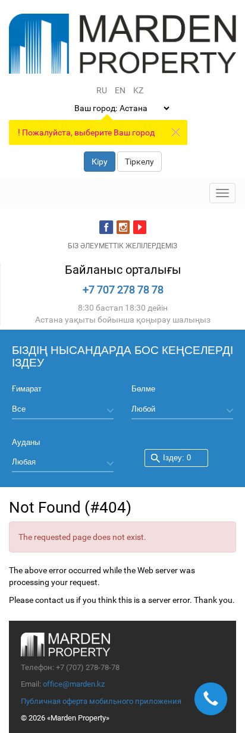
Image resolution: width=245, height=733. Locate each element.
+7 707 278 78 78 (123, 289)
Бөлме (143, 388)
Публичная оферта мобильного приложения (101, 701)
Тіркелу (139, 161)
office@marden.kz (74, 684)
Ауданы (26, 442)
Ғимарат (27, 388)
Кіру (100, 161)
